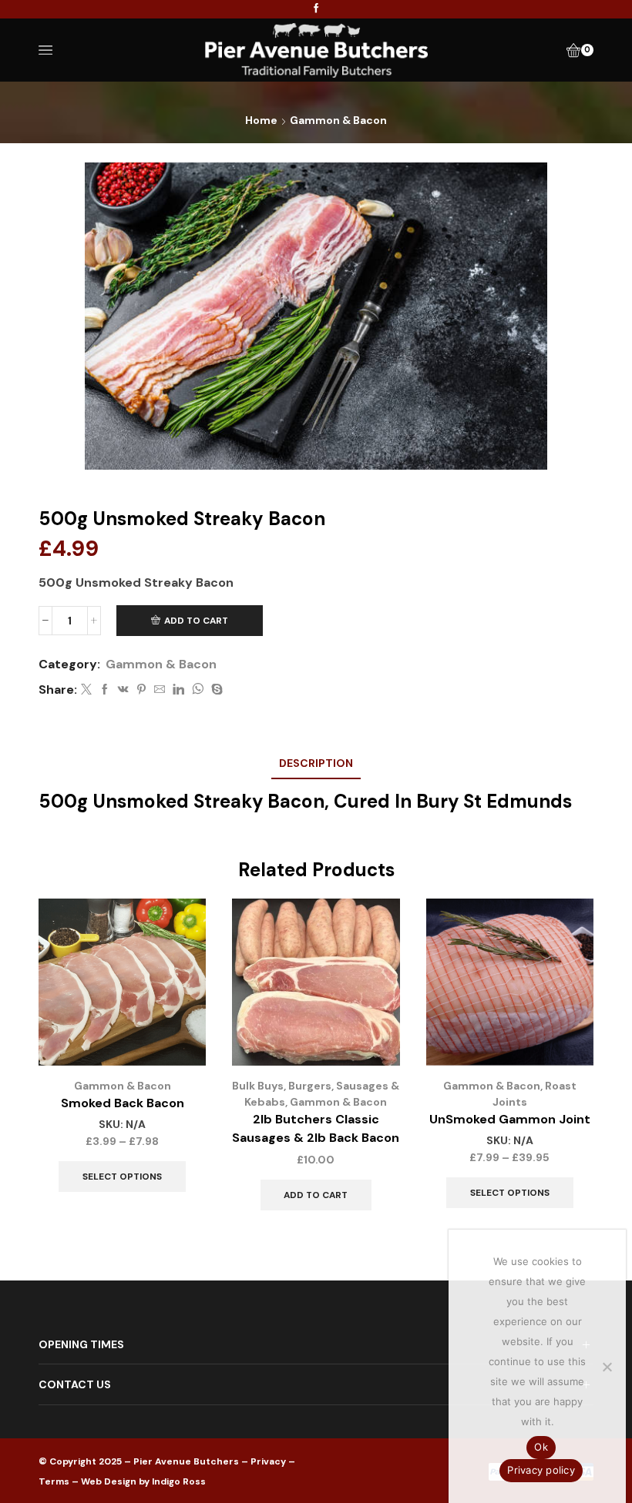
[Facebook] (316, 9)
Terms (54, 1481)
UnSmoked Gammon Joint (509, 1119)
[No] (606, 1366)
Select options (122, 1176)
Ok (541, 1447)
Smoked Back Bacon (122, 1103)
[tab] (316, 763)
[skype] (215, 690)
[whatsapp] (197, 690)
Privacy (268, 1461)
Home (261, 120)
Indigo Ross (179, 1481)
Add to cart (196, 620)
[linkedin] (178, 690)
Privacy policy (541, 1470)
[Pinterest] (141, 690)
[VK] (123, 690)
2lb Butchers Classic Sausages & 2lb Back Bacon (315, 1128)
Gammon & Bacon (338, 120)
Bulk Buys (258, 1086)
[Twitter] (86, 690)
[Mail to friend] (159, 690)
